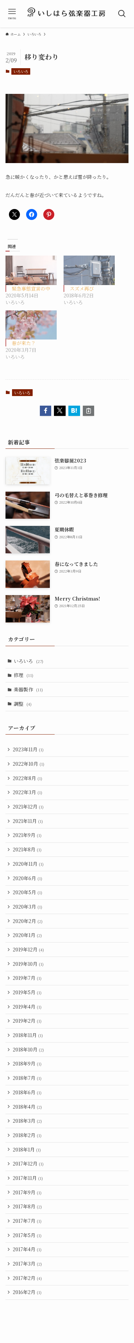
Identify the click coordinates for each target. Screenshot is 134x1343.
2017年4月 (27, 1249)
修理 (23, 675)
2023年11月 (28, 749)
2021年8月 (27, 849)
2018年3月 (27, 1120)
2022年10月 (28, 763)
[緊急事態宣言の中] (31, 270)
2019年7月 (27, 977)
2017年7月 (27, 1220)
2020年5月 (27, 892)
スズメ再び (82, 288)
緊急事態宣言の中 (31, 288)
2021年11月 (28, 820)
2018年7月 (27, 1077)
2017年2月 (27, 1277)
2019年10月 (28, 963)
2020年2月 (28, 920)
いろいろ (21, 71)
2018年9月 (27, 1063)
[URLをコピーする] (88, 411)
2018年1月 (27, 1149)
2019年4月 (27, 1006)
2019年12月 (28, 949)
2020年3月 (27, 906)
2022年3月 (27, 792)
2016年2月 (27, 1292)
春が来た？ (24, 343)
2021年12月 (28, 806)
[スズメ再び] (89, 270)
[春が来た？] (31, 325)
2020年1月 (27, 935)
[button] (46, 411)
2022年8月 (27, 778)
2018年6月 (27, 1092)
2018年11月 (28, 1035)
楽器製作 (28, 689)
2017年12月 (28, 1163)
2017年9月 (27, 1192)
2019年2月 (27, 1020)
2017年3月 (27, 1263)
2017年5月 (27, 1235)
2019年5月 (27, 992)
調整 (23, 703)
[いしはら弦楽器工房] (67, 13)
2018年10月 (28, 1049)
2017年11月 (28, 1177)
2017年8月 (27, 1206)
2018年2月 (27, 1135)
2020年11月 (28, 863)
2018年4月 (27, 1106)
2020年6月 (27, 878)
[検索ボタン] (122, 13)
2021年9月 (27, 834)
